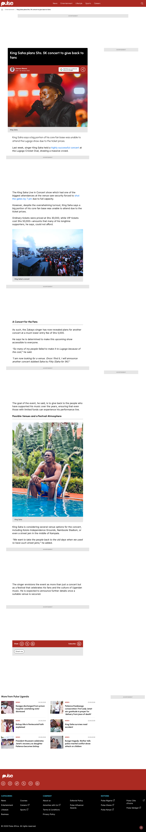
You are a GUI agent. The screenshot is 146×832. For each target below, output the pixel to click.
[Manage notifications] (141, 827)
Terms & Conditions (51, 810)
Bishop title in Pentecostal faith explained (30, 725)
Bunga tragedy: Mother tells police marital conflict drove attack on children (78, 744)
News (55, 3)
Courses (23, 800)
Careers (97, 3)
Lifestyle (79, 3)
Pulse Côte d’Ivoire (131, 801)
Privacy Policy (49, 814)
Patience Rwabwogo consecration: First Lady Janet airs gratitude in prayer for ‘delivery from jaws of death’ (78, 710)
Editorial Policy (76, 800)
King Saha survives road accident (76, 725)
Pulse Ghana (106, 805)
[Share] (83, 69)
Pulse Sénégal (132, 808)
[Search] (142, 3)
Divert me (19, 651)
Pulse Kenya (106, 810)
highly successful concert (65, 147)
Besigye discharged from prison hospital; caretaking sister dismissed (30, 709)
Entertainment (66, 3)
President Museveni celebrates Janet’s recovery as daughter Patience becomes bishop (30, 744)
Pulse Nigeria (106, 800)
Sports (88, 3)
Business (5, 814)
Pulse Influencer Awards (77, 806)
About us (47, 800)
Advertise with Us (50, 805)
